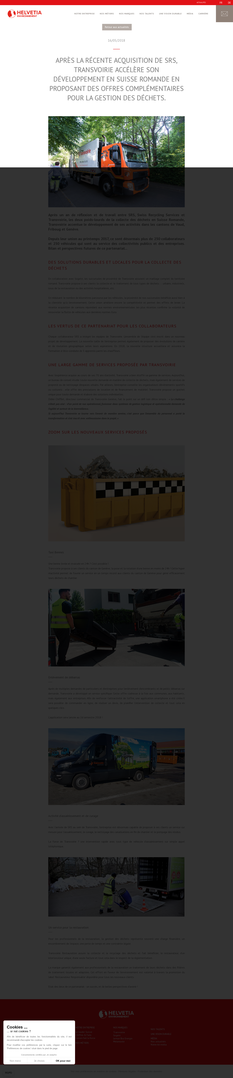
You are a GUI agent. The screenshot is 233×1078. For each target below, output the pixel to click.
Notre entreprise (84, 13)
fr (221, 2)
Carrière (203, 13)
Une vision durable (170, 13)
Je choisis (39, 1060)
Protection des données (150, 1071)
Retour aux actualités (117, 27)
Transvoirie (119, 1032)
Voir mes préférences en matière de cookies (93, 1071)
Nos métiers (107, 13)
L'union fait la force (85, 1038)
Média (190, 13)
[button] (8, 1072)
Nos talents (147, 13)
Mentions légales (127, 1071)
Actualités (201, 2)
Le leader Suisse (84, 1032)
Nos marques (126, 13)
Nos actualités (158, 1041)
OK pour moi (63, 1060)
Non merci (15, 1060)
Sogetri (117, 1035)
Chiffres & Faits (84, 1035)
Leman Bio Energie (123, 1038)
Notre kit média (159, 1044)
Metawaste (119, 1041)
